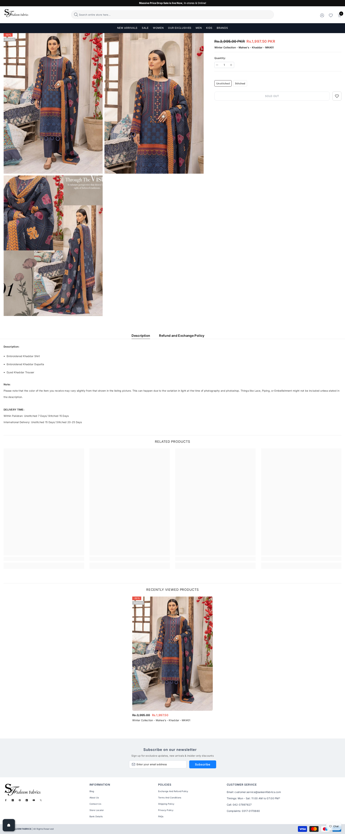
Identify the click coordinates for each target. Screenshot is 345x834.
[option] (172, 660)
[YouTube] (34, 800)
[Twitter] (41, 800)
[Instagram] (13, 800)
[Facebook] (6, 800)
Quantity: (220, 58)
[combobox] (176, 15)
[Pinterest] (20, 800)
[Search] (172, 14)
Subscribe (202, 764)
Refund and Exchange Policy (181, 335)
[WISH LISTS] (331, 15)
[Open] (9, 825)
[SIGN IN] (322, 15)
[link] (44, 559)
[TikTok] (27, 800)
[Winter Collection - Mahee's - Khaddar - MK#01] (172, 654)
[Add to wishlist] (336, 96)
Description (141, 335)
